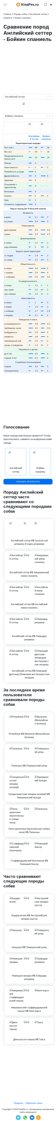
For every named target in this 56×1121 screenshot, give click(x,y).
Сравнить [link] (7, 18)
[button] (29, 534)
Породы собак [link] (20, 14)
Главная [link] (7, 14)
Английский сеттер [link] (38, 14)
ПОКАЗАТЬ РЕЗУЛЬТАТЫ (28, 482)
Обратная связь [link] (33, 1103)
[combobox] (5, 97)
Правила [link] (18, 1103)
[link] (29, 534)
